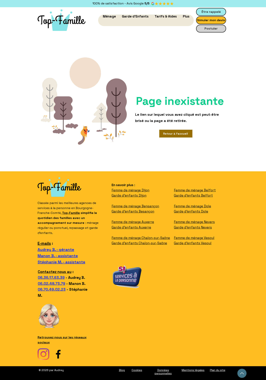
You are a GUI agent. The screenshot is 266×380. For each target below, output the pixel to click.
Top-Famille (71, 213)
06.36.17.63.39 (51, 277)
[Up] (242, 373)
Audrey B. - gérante (56, 249)
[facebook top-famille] (58, 354)
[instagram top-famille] (43, 354)
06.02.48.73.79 (51, 283)
